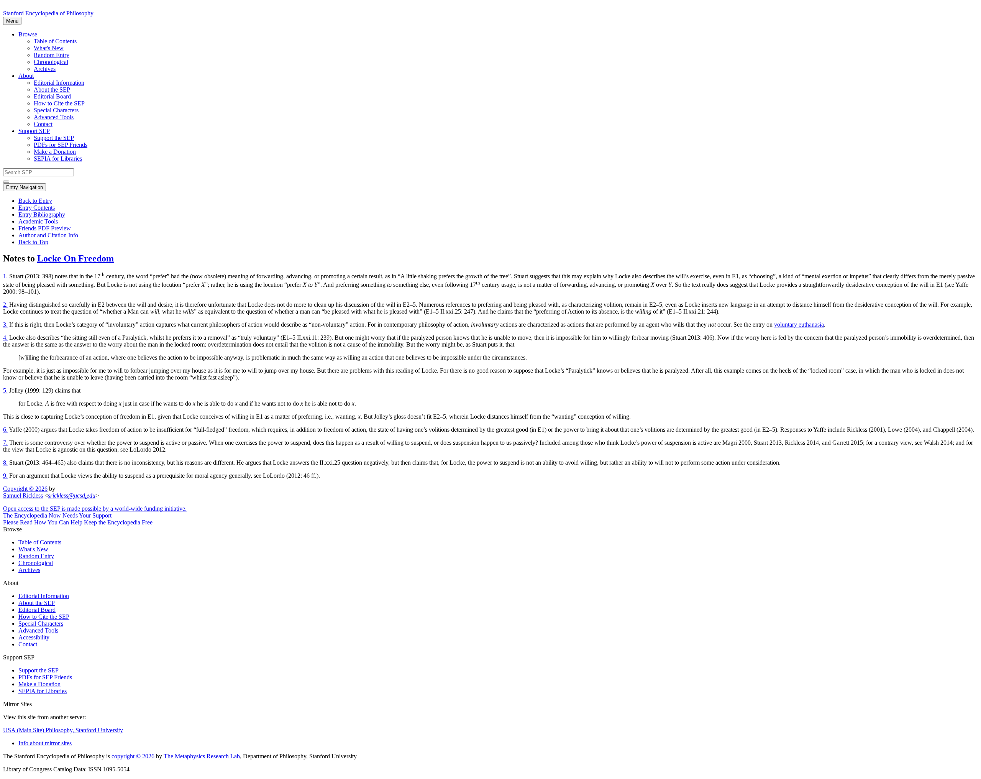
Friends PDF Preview (44, 228)
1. (5, 276)
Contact (43, 124)
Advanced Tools (54, 117)
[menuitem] (506, 41)
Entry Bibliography (41, 214)
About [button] (26, 75)
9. (5, 475)
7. (5, 442)
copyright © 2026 (133, 756)
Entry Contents (36, 207)
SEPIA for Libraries (58, 158)
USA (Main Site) (63, 730)
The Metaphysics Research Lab (202, 756)
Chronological (51, 62)
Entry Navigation (24, 187)
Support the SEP (54, 138)
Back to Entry (35, 200)
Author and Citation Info (48, 235)
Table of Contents (55, 41)
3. (5, 324)
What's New (49, 48)
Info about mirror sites (45, 743)
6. (5, 429)
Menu (12, 21)
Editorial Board (52, 96)
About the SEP (52, 89)
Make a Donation (55, 151)
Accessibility (33, 637)
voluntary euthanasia (799, 324)
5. (5, 390)
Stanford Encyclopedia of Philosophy (48, 13)
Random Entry (51, 55)
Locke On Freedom (75, 258)
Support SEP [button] (34, 131)
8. (5, 462)
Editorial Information (59, 82)
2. (5, 304)
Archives (45, 69)
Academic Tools (38, 221)
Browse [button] (27, 34)
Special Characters (56, 110)
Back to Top (33, 242)
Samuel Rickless (23, 495)
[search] (6, 182)
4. (5, 337)
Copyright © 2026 (25, 488)
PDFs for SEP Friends (60, 144)
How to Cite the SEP (59, 103)
